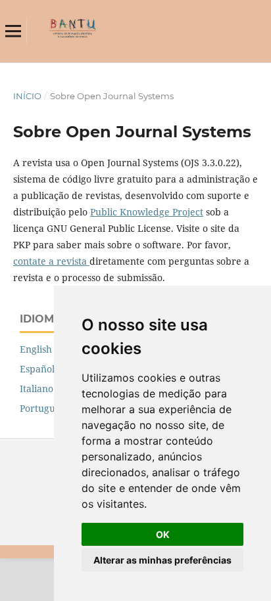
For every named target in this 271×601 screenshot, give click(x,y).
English (36, 349)
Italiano (36, 388)
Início (27, 96)
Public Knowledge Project (146, 212)
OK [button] (163, 534)
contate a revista (51, 261)
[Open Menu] (13, 31)
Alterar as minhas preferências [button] (162, 560)
